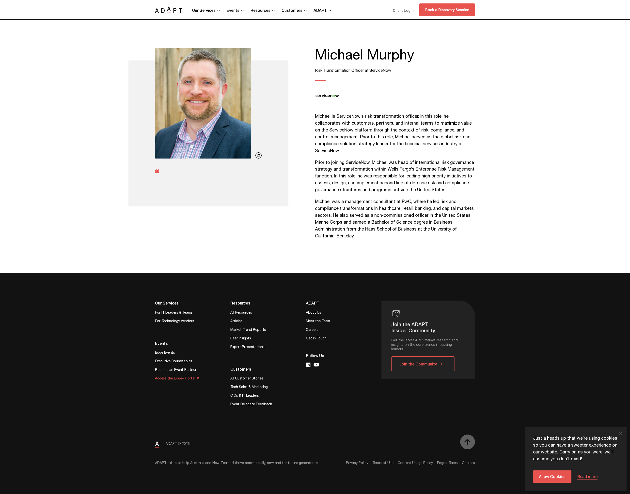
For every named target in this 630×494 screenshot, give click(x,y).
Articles (236, 321)
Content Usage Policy (415, 463)
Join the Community (418, 364)
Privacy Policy (357, 463)
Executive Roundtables (173, 361)
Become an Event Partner (175, 370)
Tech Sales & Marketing (249, 387)
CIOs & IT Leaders (244, 396)
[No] (620, 433)
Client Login (403, 10)
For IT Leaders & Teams (173, 313)
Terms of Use (383, 463)
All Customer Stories (246, 379)
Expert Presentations (247, 347)
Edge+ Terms (447, 463)
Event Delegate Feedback (251, 404)
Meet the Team (318, 321)
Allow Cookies (552, 476)
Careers (312, 330)
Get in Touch (316, 338)
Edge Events (165, 353)
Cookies (468, 463)
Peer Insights (240, 338)
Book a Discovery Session (447, 9)
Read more (587, 476)
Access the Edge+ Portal (175, 379)
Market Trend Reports (248, 330)
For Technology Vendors (174, 321)
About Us (313, 313)
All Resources (241, 313)
